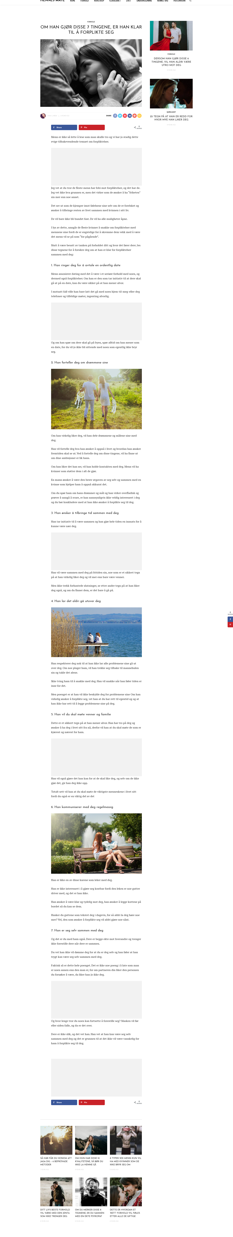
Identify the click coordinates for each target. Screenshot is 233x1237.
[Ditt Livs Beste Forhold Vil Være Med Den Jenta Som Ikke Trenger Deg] (56, 1191)
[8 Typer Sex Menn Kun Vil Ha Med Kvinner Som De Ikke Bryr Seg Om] (126, 1140)
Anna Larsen (52, 116)
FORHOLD (91, 22)
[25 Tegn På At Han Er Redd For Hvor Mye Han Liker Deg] (171, 93)
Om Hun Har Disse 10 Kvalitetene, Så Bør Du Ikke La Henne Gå (89, 1161)
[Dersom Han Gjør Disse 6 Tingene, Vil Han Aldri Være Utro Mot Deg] (171, 35)
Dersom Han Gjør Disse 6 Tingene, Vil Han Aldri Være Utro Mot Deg (171, 62)
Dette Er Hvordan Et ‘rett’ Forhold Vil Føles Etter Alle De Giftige (125, 1213)
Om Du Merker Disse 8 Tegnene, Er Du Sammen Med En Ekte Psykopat (89, 1213)
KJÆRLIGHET (171, 112)
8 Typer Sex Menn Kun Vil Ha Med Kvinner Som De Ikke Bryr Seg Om (125, 1161)
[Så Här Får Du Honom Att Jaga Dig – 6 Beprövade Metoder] (56, 1140)
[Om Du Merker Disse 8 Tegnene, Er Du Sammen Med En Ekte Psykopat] (91, 1191)
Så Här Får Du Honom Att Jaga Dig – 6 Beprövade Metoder (56, 1161)
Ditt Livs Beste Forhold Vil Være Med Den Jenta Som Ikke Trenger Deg (55, 1213)
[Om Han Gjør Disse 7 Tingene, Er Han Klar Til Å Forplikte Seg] (91, 72)
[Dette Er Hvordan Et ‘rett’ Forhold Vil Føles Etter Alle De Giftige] (126, 1191)
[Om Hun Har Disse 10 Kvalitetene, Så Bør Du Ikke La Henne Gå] (91, 1140)
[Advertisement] (96, 167)
